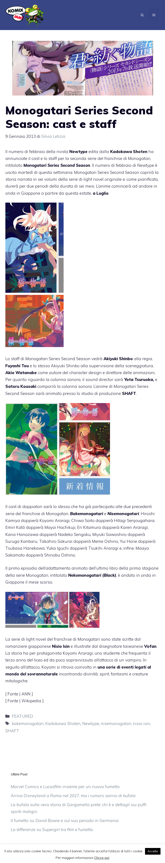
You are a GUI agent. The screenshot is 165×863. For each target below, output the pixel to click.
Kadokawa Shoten (63, 723)
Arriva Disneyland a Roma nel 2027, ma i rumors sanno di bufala (73, 795)
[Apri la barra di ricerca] (142, 15)
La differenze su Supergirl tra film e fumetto (52, 829)
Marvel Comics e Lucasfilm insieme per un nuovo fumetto (65, 786)
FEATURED (22, 716)
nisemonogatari (116, 723)
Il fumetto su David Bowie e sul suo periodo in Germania (65, 820)
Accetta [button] (153, 851)
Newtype (90, 723)
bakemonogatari (28, 723)
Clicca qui (101, 858)
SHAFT (12, 730)
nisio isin (141, 723)
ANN (26, 693)
